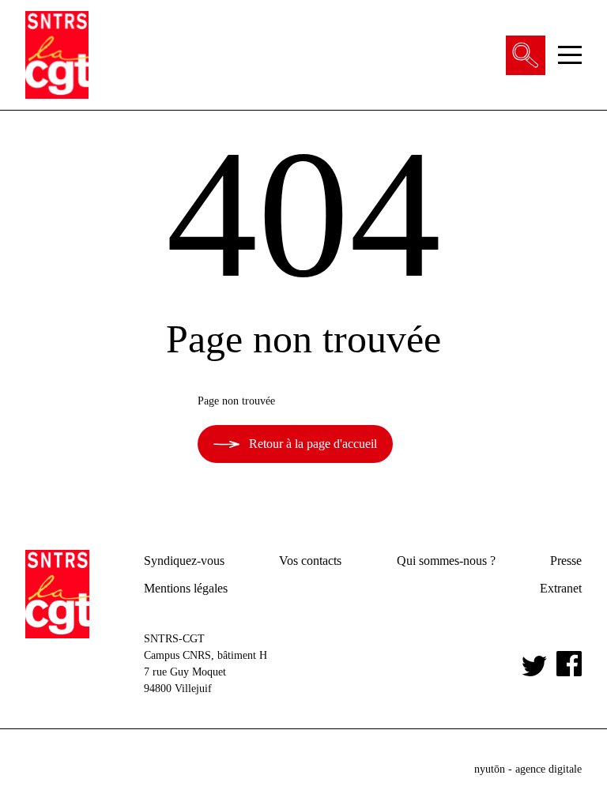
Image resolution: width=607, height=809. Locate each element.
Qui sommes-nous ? (446, 560)
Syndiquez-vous (184, 560)
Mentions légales (186, 588)
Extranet (561, 588)
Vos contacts (310, 560)
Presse (566, 560)
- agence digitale (528, 769)
